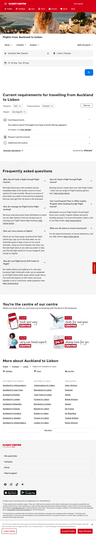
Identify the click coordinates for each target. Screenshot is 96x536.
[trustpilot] (22, 484)
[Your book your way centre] (25, 322)
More (73, 9)
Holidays (21, 9)
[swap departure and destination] (48, 53)
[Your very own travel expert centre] (25, 342)
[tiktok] (17, 484)
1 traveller (20, 45)
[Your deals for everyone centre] (70, 322)
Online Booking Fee (18, 508)
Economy (33, 45)
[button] (48, 430)
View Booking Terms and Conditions (18, 510)
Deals (65, 9)
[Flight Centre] (17, 4)
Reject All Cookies (85, 531)
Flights (9, 9)
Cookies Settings (9, 531)
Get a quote (78, 4)
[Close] (92, 524)
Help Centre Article (10, 283)
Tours (43, 9)
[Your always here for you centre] (70, 342)
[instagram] (11, 484)
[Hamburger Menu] (5, 4)
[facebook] (5, 484)
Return (7, 45)
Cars (33, 9)
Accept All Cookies (68, 531)
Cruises (54, 9)
